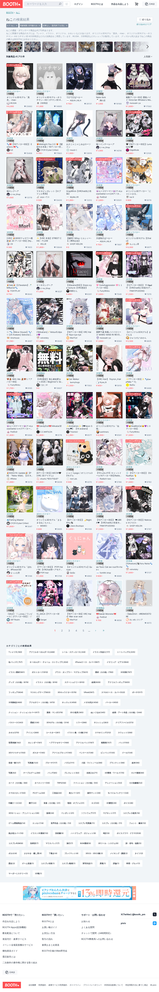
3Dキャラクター (13, 91)
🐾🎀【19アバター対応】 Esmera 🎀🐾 (19, 145)
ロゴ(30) (95, 803)
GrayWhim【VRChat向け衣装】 (78, 192)
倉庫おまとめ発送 (50, 945)
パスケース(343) (16, 722)
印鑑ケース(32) (15, 803)
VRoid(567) (89, 692)
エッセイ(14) (38, 823)
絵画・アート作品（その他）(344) (127, 712)
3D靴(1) (38, 873)
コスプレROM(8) (16, 843)
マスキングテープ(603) (40, 692)
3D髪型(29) (111, 803)
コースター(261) (53, 732)
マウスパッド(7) (52, 843)
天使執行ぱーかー (104, 238)
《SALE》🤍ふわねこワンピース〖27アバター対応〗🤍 (19, 615)
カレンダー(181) (35, 742)
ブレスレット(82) (71, 773)
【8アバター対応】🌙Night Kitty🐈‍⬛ (79, 521)
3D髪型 (99, 91)
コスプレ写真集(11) (86, 823)
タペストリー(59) (42, 783)
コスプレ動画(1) (68, 863)
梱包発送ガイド (10, 950)
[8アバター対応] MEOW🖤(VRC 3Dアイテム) (48, 474)
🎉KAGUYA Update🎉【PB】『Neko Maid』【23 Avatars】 (19, 474)
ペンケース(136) (86, 753)
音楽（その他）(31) (52, 803)
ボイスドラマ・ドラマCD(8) (129, 833)
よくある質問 (87, 927)
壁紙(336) (34, 722)
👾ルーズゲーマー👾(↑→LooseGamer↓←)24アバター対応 (109, 192)
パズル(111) (69, 763)
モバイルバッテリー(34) (118, 793)
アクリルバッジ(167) (85, 742)
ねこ (18, 12)
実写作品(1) (88, 863)
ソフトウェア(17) (88, 813)
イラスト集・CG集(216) (77, 732)
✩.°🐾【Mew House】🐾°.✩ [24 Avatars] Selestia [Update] (19, 333)
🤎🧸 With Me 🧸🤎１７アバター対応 (19, 380)
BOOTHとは (97, 4)
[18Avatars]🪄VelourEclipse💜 (49, 333)
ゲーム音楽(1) (28, 863)
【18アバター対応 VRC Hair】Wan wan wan (78, 615)
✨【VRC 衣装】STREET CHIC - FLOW (48, 239)
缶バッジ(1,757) (16, 662)
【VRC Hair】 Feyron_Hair (108, 379)
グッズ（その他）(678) (19, 682)
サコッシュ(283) (101, 722)
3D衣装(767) (126, 672)
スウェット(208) (125, 732)
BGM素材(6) (85, 843)
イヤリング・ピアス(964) (118, 662)
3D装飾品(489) (15, 702)
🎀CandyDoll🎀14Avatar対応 (49, 427)
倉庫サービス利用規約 (57, 985)
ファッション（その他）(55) (85, 783)
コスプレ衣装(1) (48, 863)
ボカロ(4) (13, 853)
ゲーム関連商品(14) (17, 823)
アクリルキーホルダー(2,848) (42, 652)
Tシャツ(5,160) (15, 652)
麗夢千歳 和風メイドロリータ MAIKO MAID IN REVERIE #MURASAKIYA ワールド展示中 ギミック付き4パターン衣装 (109, 333)
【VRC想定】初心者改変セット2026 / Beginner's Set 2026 (49, 380)
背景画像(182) (15, 742)
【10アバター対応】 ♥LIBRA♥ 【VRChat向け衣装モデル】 (109, 521)
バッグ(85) (52, 773)
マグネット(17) (109, 813)
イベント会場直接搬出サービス (17, 945)
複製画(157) (106, 742)
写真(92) (12, 773)
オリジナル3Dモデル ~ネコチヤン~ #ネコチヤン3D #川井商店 (49, 98)
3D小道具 (40, 185)
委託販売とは (9, 956)
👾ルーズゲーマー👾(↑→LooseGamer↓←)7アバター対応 (20, 427)
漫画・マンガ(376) (55, 712)
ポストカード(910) (40, 672)
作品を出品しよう (120, 4)
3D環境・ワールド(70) (114, 773)
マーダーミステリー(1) (18, 873)
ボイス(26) (128, 803)
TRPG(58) (61, 783)
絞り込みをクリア (144, 24)
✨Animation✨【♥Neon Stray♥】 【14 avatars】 (79, 427)
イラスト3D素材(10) (39, 833)
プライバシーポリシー (92, 985)
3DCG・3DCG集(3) (94, 853)
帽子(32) (32, 803)
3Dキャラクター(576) (67, 692)
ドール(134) (127, 753)
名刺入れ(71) (92, 773)
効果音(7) (34, 843)
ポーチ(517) (137, 692)
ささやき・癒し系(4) (33, 853)
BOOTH (9, 12)
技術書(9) (59, 833)
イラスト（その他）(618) (46, 682)
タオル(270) (14, 732)
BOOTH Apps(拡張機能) (14, 927)
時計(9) (106, 833)
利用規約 (42, 985)
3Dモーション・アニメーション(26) (24, 813)
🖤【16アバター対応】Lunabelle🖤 (139, 145)
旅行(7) (70, 843)
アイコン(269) (32, 732)
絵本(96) (136, 763)
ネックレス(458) (69, 702)
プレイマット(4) (71, 853)
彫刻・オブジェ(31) (76, 803)
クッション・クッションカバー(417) (24, 712)
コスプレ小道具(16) (131, 813)
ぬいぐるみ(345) (98, 712)
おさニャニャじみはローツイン (78, 145)
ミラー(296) (81, 722)
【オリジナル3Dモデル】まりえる (138, 333)
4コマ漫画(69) (137, 773)
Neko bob (101, 97)
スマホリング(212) (103, 732)
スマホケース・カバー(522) (113, 692)
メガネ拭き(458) (91, 702)
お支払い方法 (48, 933)
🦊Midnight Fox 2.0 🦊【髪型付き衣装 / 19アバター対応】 (49, 145)
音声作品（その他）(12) (61, 823)
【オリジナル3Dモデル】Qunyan (79, 568)
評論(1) (116, 863)
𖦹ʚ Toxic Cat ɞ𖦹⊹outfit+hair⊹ (109, 568)
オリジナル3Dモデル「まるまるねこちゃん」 (48, 521)
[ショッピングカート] (137, 4)
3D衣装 (69, 91)
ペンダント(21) (67, 813)
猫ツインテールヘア (105, 144)
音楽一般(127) (15, 763)
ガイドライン (75, 985)
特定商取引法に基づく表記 (136, 985)
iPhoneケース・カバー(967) (87, 662)
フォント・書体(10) (137, 823)
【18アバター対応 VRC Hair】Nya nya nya (78, 333)
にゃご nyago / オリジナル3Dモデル (79, 474)
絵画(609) (96, 682)
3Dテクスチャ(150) (17, 753)
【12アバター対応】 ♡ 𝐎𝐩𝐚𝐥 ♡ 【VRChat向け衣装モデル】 (139, 286)
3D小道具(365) (77, 712)
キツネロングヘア (44, 285)
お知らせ (85, 921)
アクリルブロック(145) (62, 753)
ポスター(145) (39, 753)
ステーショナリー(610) (74, 682)
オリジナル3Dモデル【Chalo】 (138, 239)
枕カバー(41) (74, 793)
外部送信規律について (113, 985)
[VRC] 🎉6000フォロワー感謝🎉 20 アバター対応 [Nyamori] (20, 239)
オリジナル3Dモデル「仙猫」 (107, 427)
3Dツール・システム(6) (108, 843)
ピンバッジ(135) (108, 753)
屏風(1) (103, 863)
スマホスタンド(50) (17, 793)
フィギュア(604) (16, 692)
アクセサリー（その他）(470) (42, 702)
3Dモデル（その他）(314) (57, 722)
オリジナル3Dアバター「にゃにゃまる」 (138, 192)
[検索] (60, 4)
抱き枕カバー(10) (16, 833)
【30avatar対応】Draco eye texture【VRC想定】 (79, 286)
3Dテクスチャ (72, 279)
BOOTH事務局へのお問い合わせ (97, 939)
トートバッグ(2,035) (126, 652)
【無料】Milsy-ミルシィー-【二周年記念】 (78, 239)
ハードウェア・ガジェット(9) (83, 833)
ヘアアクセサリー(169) (59, 742)
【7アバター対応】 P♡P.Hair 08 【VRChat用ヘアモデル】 (49, 568)
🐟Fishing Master (15, 520)
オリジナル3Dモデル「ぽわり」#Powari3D (19, 568)
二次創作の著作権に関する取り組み (19, 962)
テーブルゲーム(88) (31, 773)
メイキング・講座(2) (119, 853)
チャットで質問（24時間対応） (96, 933)
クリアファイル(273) (125, 722)
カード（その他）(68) (18, 783)
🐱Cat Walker (72, 379)
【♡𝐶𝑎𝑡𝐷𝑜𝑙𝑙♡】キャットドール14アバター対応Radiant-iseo (109, 474)
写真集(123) (33, 763)
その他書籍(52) (135, 783)
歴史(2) (12, 863)
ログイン (78, 4)
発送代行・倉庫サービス (14, 939)
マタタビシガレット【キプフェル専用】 (48, 192)
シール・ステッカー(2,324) (74, 652)
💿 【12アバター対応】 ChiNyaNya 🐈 (138, 474)
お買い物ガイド (49, 927)
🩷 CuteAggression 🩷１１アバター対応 (109, 286)
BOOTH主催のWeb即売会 (54, 950)
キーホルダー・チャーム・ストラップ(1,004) (49, 662)
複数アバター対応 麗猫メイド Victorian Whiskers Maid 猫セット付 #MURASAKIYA (139, 98)
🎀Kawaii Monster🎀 (106, 614)
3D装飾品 (40, 373)
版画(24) (50, 813)
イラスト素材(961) (17, 672)
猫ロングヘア (13, 191)
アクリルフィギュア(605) (119, 682)
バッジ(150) (124, 742)
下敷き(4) (53, 853)
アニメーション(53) (113, 783)
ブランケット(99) (117, 763)
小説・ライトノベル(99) (92, 763)
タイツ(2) (139, 853)
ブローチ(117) (51, 763)
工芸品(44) (57, 793)
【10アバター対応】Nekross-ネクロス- (138, 521)
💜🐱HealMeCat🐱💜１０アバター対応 (138, 427)
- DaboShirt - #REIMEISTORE (138, 615)
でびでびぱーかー (74, 97)
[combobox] (43, 4)
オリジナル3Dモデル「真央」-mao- (18, 98)
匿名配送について (11, 933)
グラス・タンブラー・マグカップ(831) (71, 672)
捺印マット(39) (94, 793)
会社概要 (32, 985)
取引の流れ (47, 939)
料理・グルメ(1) (133, 863)
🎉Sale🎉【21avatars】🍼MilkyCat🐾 (19, 286)
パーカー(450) (111, 702)
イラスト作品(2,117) (101, 652)
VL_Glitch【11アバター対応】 (47, 615)
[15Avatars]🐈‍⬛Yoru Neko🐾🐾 (139, 564)
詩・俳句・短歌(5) (133, 843)
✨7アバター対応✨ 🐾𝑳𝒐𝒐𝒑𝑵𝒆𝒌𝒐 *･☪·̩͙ (138, 380)
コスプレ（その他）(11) (112, 823)
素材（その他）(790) (104, 672)
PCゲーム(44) (39, 793)
